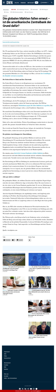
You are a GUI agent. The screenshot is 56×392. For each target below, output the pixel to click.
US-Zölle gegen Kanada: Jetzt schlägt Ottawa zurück (38, 336)
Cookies (6, 365)
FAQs (5, 356)
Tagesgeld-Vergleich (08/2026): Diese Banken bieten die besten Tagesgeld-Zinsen (13, 292)
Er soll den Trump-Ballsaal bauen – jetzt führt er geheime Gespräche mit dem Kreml (39, 268)
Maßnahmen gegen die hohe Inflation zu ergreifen (34, 105)
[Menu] (4, 2)
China (7, 12)
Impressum (7, 351)
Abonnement (7, 363)
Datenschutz (7, 358)
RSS (5, 367)
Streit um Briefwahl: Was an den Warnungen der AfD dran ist (38, 314)
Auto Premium (29, 12)
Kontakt (6, 376)
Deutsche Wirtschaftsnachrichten (11, 42)
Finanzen (23, 2)
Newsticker (6, 9)
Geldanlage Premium (24, 9)
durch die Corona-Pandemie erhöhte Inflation (28, 153)
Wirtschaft (31, 2)
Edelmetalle (35, 9)
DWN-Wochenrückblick (17, 12)
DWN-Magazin (44, 9)
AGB (5, 354)
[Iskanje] (51, 2)
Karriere (6, 369)
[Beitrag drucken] (30, 240)
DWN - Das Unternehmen (10, 378)
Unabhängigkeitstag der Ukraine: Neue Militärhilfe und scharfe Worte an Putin (39, 292)
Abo (36, 2)
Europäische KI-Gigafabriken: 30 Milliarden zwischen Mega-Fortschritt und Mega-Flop (13, 268)
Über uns (6, 374)
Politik (17, 2)
